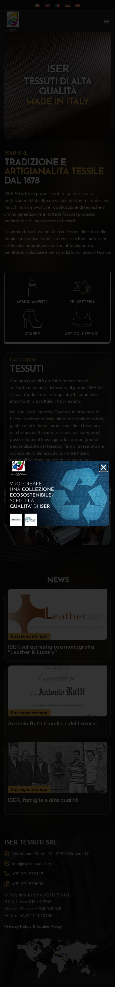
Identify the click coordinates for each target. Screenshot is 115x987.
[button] (103, 467)
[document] (57, 493)
